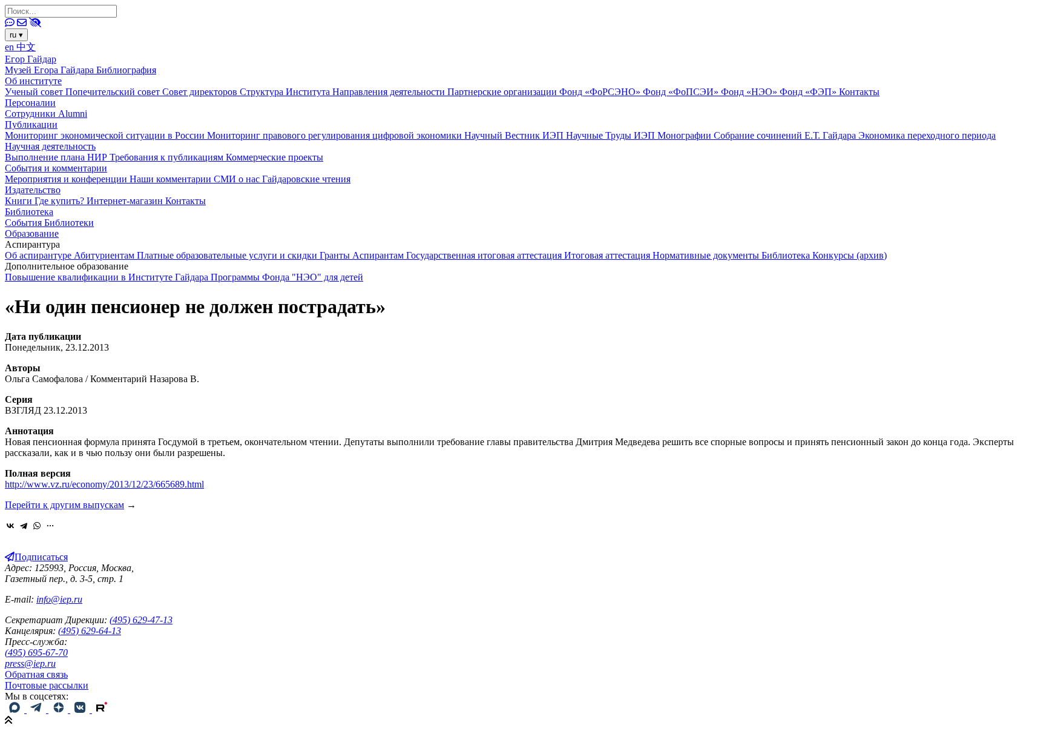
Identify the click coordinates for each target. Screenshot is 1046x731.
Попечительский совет (113, 92)
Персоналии (30, 103)
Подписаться (41, 557)
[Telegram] (23, 525)
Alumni (72, 113)
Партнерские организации (503, 92)
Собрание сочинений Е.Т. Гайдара (786, 135)
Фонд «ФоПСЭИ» (682, 92)
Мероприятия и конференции (67, 179)
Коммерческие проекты (274, 157)
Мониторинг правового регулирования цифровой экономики (335, 135)
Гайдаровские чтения (306, 179)
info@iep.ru (59, 599)
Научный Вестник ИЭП (515, 135)
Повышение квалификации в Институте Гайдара (108, 277)
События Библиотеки (49, 222)
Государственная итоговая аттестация (485, 255)
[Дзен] (59, 709)
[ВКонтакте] (10, 525)
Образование (32, 233)
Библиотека (29, 212)
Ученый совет (35, 92)
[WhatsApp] (36, 525)
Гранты (336, 255)
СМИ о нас (238, 179)
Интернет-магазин (126, 201)
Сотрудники (31, 113)
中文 (26, 47)
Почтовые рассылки (46, 685)
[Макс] (16, 709)
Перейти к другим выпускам (64, 505)
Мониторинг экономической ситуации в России (106, 135)
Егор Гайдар (30, 59)
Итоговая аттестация (608, 255)
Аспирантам (379, 255)
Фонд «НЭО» (750, 92)
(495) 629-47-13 (141, 620)
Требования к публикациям (168, 157)
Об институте (33, 81)
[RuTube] (101, 709)
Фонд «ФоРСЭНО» (601, 92)
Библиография (126, 70)
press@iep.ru (30, 663)
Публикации (31, 124)
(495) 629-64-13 (89, 631)
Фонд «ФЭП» (809, 92)
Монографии (685, 135)
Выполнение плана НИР (57, 157)
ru (16, 34)
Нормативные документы (707, 255)
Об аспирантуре (39, 255)
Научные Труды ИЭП (611, 135)
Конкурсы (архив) (849, 255)
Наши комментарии (172, 179)
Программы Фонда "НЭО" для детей (287, 277)
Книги (20, 201)
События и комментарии (56, 168)
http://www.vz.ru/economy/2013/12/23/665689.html (104, 484)
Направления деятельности (389, 92)
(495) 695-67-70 (36, 652)
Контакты (859, 92)
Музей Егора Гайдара (50, 70)
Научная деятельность (50, 146)
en (10, 47)
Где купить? (61, 201)
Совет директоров (201, 92)
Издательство (33, 190)
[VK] (81, 709)
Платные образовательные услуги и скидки (228, 255)
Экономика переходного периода (927, 135)
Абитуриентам (105, 255)
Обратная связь (36, 674)
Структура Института (286, 92)
